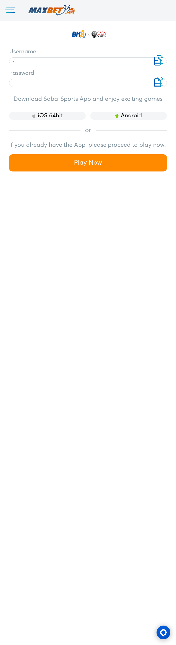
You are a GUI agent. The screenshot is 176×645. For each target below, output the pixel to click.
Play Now (88, 163)
